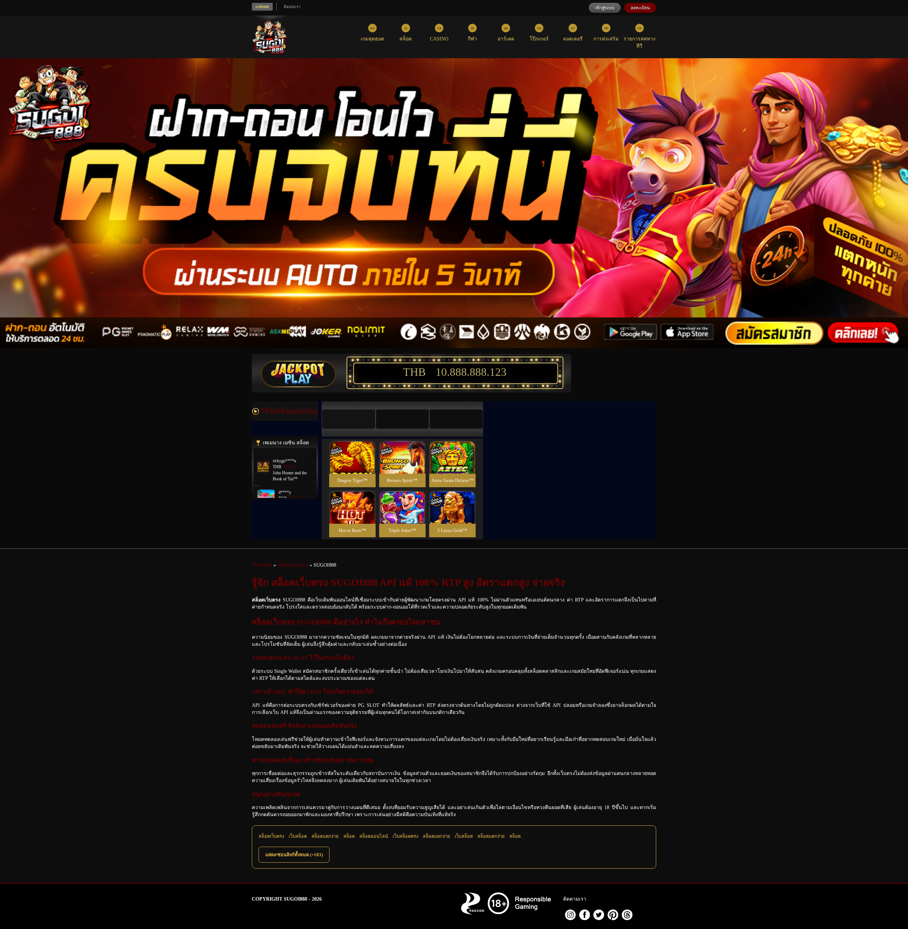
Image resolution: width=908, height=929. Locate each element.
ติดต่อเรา (292, 6)
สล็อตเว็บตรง (271, 836)
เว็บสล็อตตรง (405, 836)
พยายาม (352, 448)
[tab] (348, 419)
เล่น (352, 465)
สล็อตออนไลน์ (373, 836)
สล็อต (349, 836)
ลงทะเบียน (640, 7)
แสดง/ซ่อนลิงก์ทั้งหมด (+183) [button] (294, 854)
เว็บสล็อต (298, 836)
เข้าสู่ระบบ (604, 7)
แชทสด (262, 6)
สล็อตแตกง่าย (325, 836)
